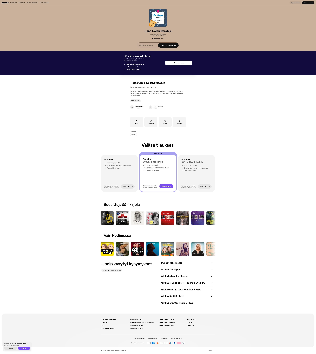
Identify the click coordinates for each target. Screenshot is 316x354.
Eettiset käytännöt (139, 338)
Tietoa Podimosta (32, 3)
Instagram (191, 319)
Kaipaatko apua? (108, 328)
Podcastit (13, 3)
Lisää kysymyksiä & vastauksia (112, 270)
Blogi (103, 325)
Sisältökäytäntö (152, 338)
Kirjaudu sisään (295, 3)
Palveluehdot (163, 338)
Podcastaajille (44, 3)
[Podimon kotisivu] (5, 3)
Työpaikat (105, 322)
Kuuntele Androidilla (167, 322)
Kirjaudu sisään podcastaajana (142, 322)
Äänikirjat (21, 3)
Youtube (190, 325)
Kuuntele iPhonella (166, 319)
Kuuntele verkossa (166, 325)
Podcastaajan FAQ (137, 325)
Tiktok (190, 322)
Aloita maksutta (308, 3)
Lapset (133, 134)
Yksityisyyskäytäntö (176, 338)
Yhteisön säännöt (137, 328)
